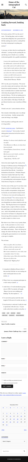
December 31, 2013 (18, 30)
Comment (4, 341)
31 (6, 424)
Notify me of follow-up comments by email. (13, 380)
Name (3, 358)
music (18, 313)
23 (3, 422)
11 (10, 416)
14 (21, 416)
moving (13, 313)
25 (10, 422)
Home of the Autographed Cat (14, 4)
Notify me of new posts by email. (10, 383)
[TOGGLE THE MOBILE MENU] (2, 5)
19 (14, 419)
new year (4, 315)
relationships (20, 315)
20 (17, 419)
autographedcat (6, 30)
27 (17, 422)
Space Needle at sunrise (8, 324)
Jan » (25, 429)
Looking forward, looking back (12, 23)
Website (3, 372)
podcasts (11, 315)
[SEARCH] (24, 451)
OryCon (9, 131)
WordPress (17, 459)
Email (3, 365)
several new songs (10, 128)
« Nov (2, 429)
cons (3, 313)
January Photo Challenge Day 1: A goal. (15, 331)
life (8, 313)
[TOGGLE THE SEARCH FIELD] (26, 5)
